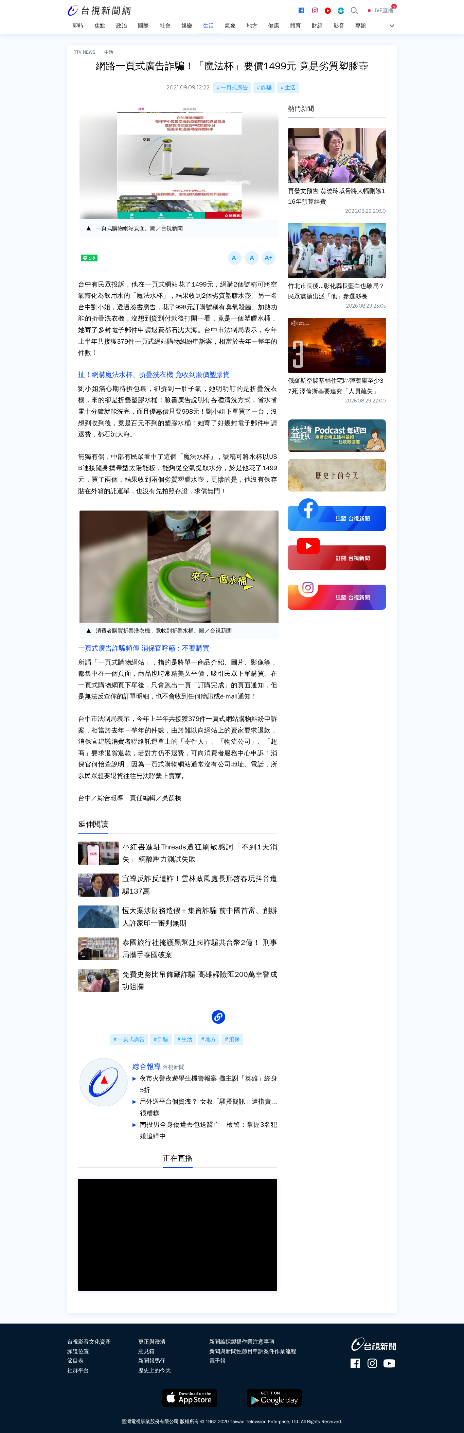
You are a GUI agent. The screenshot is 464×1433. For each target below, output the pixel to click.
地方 (210, 1039)
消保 (234, 1039)
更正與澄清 (151, 1342)
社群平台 (78, 1370)
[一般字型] (251, 258)
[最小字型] (235, 258)
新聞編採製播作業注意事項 (241, 1342)
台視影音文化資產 (89, 1342)
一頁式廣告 (234, 87)
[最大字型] (268, 258)
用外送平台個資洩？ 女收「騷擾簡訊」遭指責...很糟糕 (208, 1107)
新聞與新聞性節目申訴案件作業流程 (252, 1351)
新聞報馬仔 (151, 1361)
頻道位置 (78, 1351)
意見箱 (146, 1351)
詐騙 (266, 87)
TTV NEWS (84, 52)
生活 (108, 52)
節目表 (75, 1361)
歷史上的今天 (154, 1370)
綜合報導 (146, 1066)
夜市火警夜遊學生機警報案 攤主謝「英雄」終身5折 (208, 1084)
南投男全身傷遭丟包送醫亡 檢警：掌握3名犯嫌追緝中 (208, 1130)
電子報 (217, 1361)
